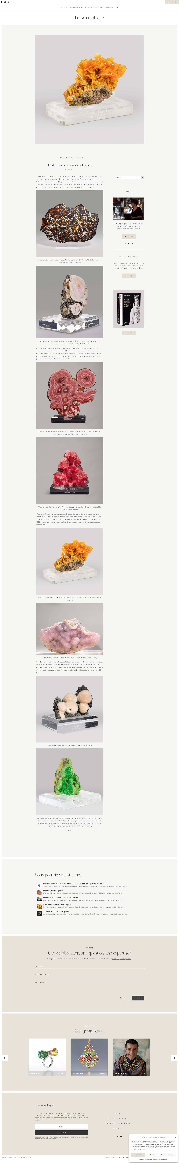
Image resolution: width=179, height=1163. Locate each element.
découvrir (129, 236)
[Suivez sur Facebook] (1, 2)
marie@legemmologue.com (121, 959)
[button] (175, 1137)
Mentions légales (110, 1157)
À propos (117, 1113)
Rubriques (109, 7)
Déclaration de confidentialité (160, 1159)
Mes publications (76, 7)
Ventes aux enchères (75, 157)
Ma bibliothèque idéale (94, 7)
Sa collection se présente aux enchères (69, 179)
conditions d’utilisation (125, 1157)
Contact (117, 1128)
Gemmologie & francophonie (117, 1123)
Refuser (152, 1155)
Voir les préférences (168, 1155)
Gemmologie (61, 157)
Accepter (138, 1155)
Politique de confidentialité (145, 1159)
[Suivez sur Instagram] (5, 2)
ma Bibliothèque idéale (117, 1118)
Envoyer (138, 998)
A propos (64, 7)
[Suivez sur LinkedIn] (8, 2)
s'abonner (172, 2)
